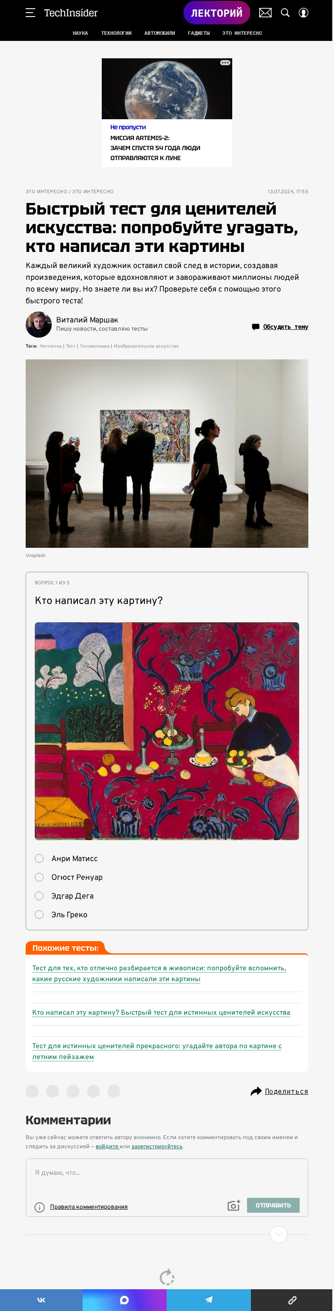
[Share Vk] (41, 1300)
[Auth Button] (303, 12)
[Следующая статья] (167, 1234)
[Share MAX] (124, 1300)
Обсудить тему (285, 327)
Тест (71, 346)
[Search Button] (285, 12)
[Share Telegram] (209, 1300)
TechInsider (71, 13)
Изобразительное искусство (146, 346)
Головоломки (95, 346)
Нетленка (51, 346)
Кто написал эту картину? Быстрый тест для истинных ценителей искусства (161, 1013)
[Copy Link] (292, 1300)
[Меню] (30, 12)
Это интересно (46, 192)
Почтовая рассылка (265, 12)
